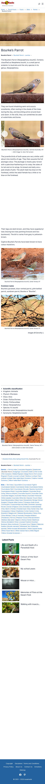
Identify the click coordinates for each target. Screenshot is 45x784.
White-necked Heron (22, 531)
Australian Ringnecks (25, 469)
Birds (2, 485)
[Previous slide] (5, 134)
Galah (31, 472)
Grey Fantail (31, 509)
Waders (33, 524)
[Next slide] (40, 134)
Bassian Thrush (32, 498)
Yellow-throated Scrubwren (11, 533)
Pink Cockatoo (6, 474)
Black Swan (19, 500)
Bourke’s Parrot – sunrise (22, 55)
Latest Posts (8, 540)
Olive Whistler (6, 515)
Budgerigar (16, 472)
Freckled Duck (21, 509)
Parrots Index (12, 469)
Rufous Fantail (26, 520)
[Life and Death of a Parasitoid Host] (10, 549)
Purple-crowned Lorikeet (16, 476)
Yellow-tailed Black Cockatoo (18, 480)
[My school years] (10, 572)
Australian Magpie (8, 495)
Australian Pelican (21, 495)
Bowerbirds (28, 500)
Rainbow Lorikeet (31, 476)
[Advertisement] (22, 202)
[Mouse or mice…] (10, 584)
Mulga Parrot (28, 474)
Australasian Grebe (22, 487)
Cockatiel (25, 472)
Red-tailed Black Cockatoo (22, 478)
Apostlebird (18, 485)
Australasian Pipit (7, 489)
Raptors (18, 520)
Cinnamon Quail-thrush (31, 502)
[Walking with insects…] (10, 608)
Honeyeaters (6, 511)
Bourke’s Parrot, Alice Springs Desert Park (16, 459)
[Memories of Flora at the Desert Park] (10, 596)
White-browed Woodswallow (17, 528)
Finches (13, 509)
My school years (28, 568)
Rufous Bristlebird (8, 522)
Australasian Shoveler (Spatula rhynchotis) (29, 489)
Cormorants (6, 504)
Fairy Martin (6, 509)
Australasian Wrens (8, 491)
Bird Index (10, 485)
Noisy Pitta (37, 513)
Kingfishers (20, 511)
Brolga (35, 500)
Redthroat (36, 520)
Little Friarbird (29, 511)
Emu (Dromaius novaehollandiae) (30, 506)
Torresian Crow (25, 524)
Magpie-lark (13, 513)
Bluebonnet (37, 469)
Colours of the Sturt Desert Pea (29, 558)
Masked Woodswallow (25, 513)
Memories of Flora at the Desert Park (31, 593)
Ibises (13, 511)
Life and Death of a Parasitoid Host (29, 546)
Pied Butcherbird (34, 517)
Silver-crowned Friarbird (23, 522)
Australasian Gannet (8, 487)
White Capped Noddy (35, 528)
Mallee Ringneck (18, 474)
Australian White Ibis (19, 498)
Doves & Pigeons (12, 506)
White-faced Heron (8, 531)
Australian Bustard (25, 493)
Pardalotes (5, 517)
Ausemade (28, 779)
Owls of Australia (18, 515)
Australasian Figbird (30, 485)
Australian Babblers (22, 491)
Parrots (3, 469)
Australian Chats (37, 493)
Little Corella (38, 472)
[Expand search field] (39, 4)
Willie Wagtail (34, 531)
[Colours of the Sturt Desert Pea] (10, 561)
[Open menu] (42, 4)
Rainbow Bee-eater (8, 520)
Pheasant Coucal (21, 517)
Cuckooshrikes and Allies (19, 504)
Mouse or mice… (28, 580)
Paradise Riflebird (30, 515)
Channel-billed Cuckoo (15, 502)
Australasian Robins (36, 487)
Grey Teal (39, 509)
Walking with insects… (30, 604)
